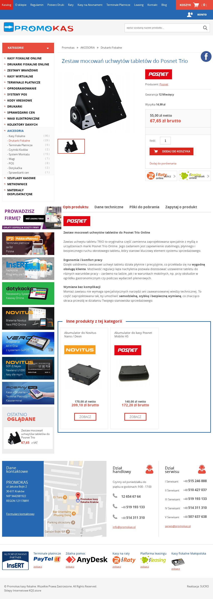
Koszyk (193, 4)
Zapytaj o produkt (181, 207)
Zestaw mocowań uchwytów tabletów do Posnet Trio (35, 434)
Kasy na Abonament (90, 5)
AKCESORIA (15, 131)
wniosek (199, 176)
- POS (28, 163)
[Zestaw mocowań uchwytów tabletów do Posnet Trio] (98, 102)
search (205, 28)
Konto (202, 14)
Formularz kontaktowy (20, 514)
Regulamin (36, 5)
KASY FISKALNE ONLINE (24, 58)
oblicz (167, 176)
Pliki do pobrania (144, 207)
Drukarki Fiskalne (111, 47)
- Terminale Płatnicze (28, 145)
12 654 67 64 (131, 496)
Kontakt (152, 5)
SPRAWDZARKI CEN (21, 112)
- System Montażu (28, 154)
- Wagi (28, 159)
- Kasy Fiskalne (28, 136)
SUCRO (204, 586)
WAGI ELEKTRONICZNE (23, 118)
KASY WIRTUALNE (20, 76)
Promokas (38, 27)
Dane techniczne (108, 207)
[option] (98, 102)
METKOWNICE (17, 184)
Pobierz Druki (55, 5)
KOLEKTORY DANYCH (22, 124)
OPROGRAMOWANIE (21, 88)
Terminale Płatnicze (118, 5)
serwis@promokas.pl (178, 526)
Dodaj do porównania (163, 163)
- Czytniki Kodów (28, 150)
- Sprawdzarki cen (28, 172)
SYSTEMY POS (17, 94)
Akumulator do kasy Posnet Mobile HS (133, 334)
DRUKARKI (14, 106)
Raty (71, 5)
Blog (164, 5)
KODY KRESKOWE (19, 100)
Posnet (164, 84)
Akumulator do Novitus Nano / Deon (80, 334)
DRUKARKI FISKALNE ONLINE (28, 64)
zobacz (85, 417)
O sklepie (20, 5)
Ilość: (153, 140)
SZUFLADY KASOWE (21, 178)
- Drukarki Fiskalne (28, 140)
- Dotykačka (28, 168)
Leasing (139, 5)
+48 (133, 507)
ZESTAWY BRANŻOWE (22, 70)
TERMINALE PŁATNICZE (23, 82)
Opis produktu (75, 207)
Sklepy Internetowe (16, 590)
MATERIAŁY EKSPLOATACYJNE (19, 192)
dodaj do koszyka (176, 151)
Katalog (6, 5)
